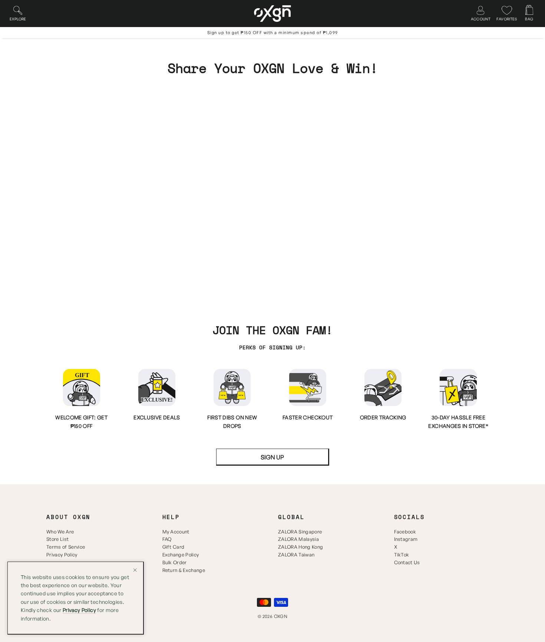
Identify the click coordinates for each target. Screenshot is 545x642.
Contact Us (407, 562)
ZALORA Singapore (300, 532)
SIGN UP (272, 457)
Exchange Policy (180, 555)
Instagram (406, 539)
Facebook (405, 532)
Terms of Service (65, 547)
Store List (57, 539)
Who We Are (60, 532)
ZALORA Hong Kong (300, 547)
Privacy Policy (61, 555)
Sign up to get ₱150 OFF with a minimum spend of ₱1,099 (272, 32)
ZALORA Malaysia (298, 539)
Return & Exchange (183, 570)
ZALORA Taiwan (296, 555)
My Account (175, 532)
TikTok (401, 555)
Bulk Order (174, 562)
